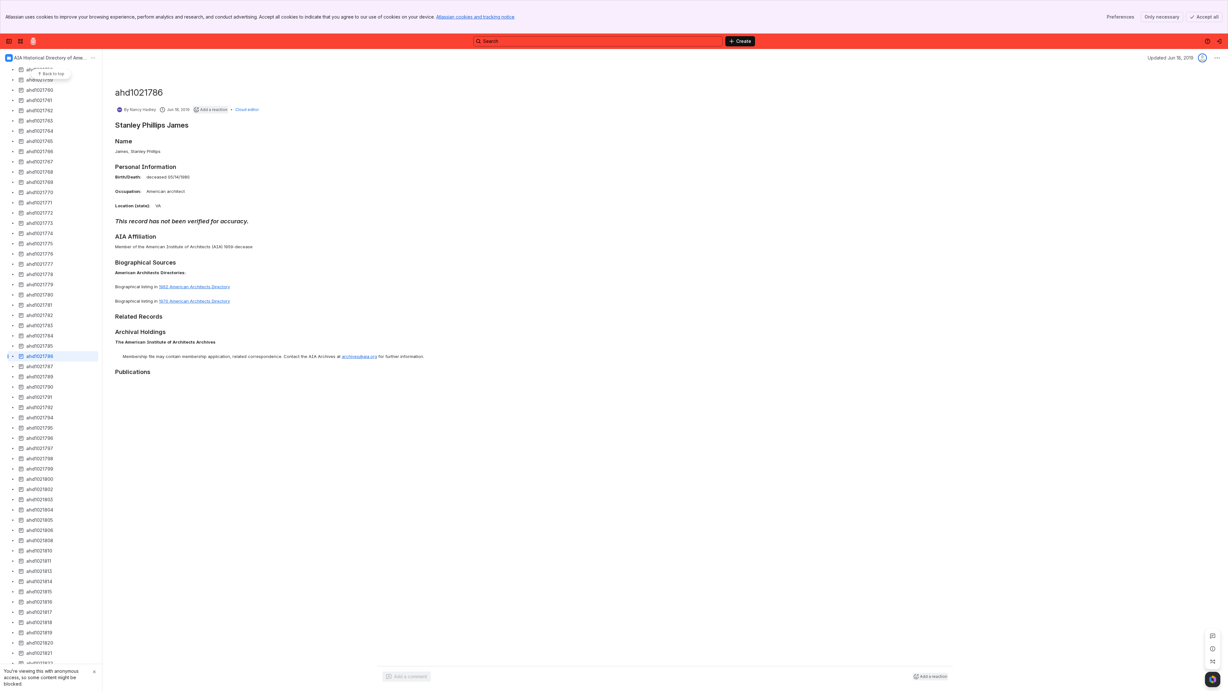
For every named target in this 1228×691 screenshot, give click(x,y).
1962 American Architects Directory (194, 286)
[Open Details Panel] (1213, 649)
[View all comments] (1213, 636)
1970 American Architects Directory (194, 301)
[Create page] (1213, 661)
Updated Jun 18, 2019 (1170, 57)
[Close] (94, 672)
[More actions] (93, 58)
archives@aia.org (359, 356)
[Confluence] (33, 41)
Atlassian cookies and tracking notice (475, 17)
